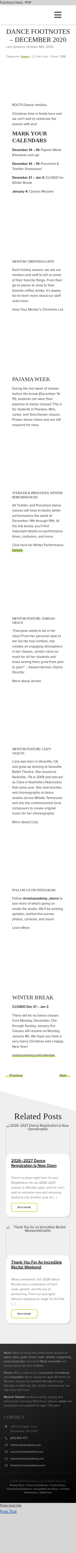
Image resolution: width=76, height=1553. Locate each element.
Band (43, 1361)
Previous (16, 1075)
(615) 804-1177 (19, 1438)
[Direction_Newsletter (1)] (38, 1226)
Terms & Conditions (37, 1485)
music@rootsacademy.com (27, 1452)
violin (41, 1357)
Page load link (10, 1505)
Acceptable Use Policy (46, 1489)
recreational (61, 1373)
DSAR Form (46, 1492)
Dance (25, 56)
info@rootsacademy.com (26, 1445)
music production (15, 1361)
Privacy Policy (17, 1485)
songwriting (63, 1357)
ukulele (50, 1357)
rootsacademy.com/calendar (33, 1055)
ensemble (54, 1361)
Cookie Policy (57, 1485)
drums (32, 1357)
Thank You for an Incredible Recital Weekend (36, 1264)
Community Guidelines (19, 1489)
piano (7, 1357)
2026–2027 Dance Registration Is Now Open (34, 1162)
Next (63, 1075)
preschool (46, 1373)
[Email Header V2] (38, 1125)
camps (63, 1401)
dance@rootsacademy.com (27, 1459)
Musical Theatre (14, 1397)
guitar (23, 1357)
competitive (16, 1377)
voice (15, 1357)
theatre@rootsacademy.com (28, 1465)
